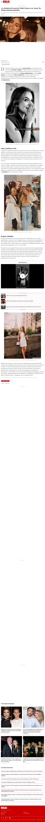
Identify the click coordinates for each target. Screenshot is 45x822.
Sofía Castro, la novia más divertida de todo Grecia (17, 295)
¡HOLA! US (3, 813)
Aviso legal (4, 819)
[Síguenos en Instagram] (5, 817)
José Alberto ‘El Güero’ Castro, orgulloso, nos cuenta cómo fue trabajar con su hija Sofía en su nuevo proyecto (11, 760)
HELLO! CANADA (26, 813)
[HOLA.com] (22, 808)
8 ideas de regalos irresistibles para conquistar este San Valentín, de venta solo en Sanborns (22, 771)
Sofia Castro (5, 383)
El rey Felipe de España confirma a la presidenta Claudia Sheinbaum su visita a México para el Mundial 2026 (22, 795)
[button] (22, 276)
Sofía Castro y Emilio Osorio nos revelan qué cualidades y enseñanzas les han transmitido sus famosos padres (11, 731)
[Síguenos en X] (3, 817)
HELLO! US (25, 812)
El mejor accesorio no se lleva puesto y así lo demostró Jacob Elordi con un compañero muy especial (21, 786)
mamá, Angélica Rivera (26, 73)
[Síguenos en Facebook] (1, 817)
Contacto (39, 819)
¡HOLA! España (3, 812)
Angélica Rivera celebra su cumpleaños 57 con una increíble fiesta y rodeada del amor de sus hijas (33, 760)
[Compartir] (42, 62)
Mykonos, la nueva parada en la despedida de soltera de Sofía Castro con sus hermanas (24, 306)
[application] (22, 276)
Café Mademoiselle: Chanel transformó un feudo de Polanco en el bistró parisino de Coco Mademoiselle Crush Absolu (21, 790)
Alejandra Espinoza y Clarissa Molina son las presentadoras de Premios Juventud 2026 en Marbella (21, 775)
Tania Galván (4, 60)
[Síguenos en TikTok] (10, 817)
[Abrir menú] (1, 1)
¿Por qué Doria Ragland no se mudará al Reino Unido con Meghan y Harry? (18, 782)
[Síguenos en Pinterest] (7, 817)
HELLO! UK (3, 814)
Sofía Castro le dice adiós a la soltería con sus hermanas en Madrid (20, 301)
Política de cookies (15, 819)
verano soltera (26, 68)
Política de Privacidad (28, 819)
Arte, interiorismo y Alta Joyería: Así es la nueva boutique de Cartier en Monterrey (20, 779)
